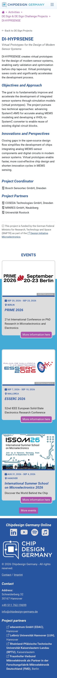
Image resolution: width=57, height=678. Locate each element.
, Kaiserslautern (29, 648)
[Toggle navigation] (52, 4)
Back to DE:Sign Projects (18, 30)
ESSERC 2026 (15, 399)
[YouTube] (25, 532)
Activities (14, 12)
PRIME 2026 (14, 310)
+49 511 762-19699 (14, 605)
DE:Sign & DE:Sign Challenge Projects (25, 16)
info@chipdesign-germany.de (20, 611)
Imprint (18, 574)
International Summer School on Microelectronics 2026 (26, 485)
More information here (36, 334)
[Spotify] (35, 532)
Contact (6, 574)
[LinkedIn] (14, 532)
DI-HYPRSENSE (11, 20)
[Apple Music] (45, 532)
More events (28, 510)
